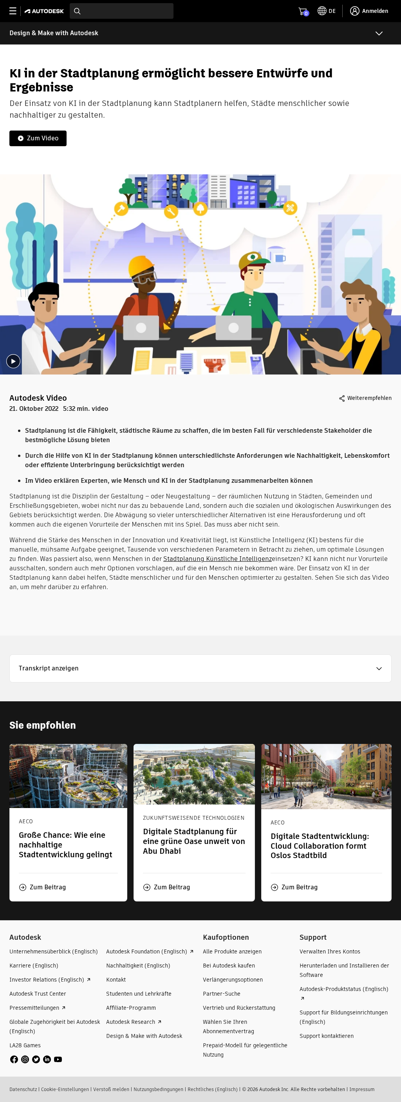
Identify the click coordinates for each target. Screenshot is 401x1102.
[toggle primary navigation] (17, 11)
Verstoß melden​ (111, 1089)
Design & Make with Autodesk (53, 33)
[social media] (36, 1059)
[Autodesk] (45, 11)
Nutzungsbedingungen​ (158, 1089)
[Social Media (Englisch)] (36, 1058)
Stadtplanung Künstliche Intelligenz (217, 558)
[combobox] (121, 11)
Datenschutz (23, 1089)
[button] (200, 668)
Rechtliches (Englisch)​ (213, 1089)
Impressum (362, 1089)
